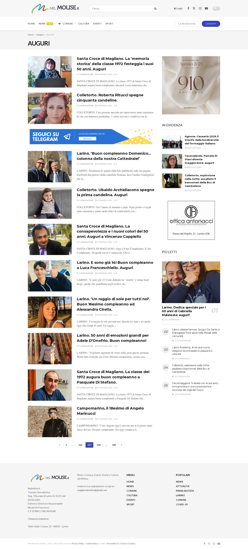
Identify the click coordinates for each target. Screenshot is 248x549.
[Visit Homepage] (55, 8)
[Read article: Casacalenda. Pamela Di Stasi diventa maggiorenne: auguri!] (172, 161)
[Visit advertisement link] (91, 136)
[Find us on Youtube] (206, 8)
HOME (130, 481)
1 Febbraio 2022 (104, 242)
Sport (109, 23)
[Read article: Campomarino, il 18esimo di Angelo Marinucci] (50, 421)
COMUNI (132, 490)
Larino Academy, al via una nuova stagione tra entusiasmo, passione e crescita (192, 351)
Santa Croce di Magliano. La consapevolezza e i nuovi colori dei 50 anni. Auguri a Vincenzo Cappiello (112, 231)
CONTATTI (210, 23)
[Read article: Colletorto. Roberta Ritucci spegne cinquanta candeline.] (50, 108)
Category (40, 34)
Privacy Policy (78, 543)
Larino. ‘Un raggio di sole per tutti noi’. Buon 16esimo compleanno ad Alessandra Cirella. (113, 304)
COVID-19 (182, 504)
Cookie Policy (92, 543)
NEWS (130, 486)
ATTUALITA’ (183, 486)
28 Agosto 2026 (193, 148)
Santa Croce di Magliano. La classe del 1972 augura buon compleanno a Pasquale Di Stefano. (113, 377)
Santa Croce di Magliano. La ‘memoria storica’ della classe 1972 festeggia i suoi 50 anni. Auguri (115, 63)
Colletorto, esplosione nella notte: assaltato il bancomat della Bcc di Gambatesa (191, 368)
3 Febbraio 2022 (104, 105)
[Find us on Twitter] (194, 8)
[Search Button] (156, 8)
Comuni (68, 23)
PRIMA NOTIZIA (185, 490)
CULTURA (83, 23)
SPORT (131, 504)
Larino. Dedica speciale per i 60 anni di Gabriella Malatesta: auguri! (184, 311)
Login (179, 8)
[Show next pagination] (121, 445)
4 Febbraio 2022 (104, 74)
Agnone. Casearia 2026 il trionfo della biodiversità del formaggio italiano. (202, 140)
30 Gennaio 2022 (104, 315)
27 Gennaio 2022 (104, 388)
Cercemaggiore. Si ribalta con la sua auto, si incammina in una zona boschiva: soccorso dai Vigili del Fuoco (195, 386)
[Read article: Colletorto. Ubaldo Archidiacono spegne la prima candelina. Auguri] (50, 203)
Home (31, 23)
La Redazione (86, 74)
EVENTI (97, 23)
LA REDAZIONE (187, 23)
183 (114, 445)
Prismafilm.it (112, 543)
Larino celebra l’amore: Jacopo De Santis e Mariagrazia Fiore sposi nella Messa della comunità (196, 333)
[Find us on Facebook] (188, 8)
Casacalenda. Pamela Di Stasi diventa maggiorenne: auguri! (201, 159)
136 (80, 445)
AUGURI (50, 34)
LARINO (180, 495)
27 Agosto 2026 (193, 190)
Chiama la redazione (38, 518)
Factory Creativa (127, 543)
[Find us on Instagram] (200, 8)
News (45, 23)
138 (99, 445)
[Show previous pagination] (59, 445)
